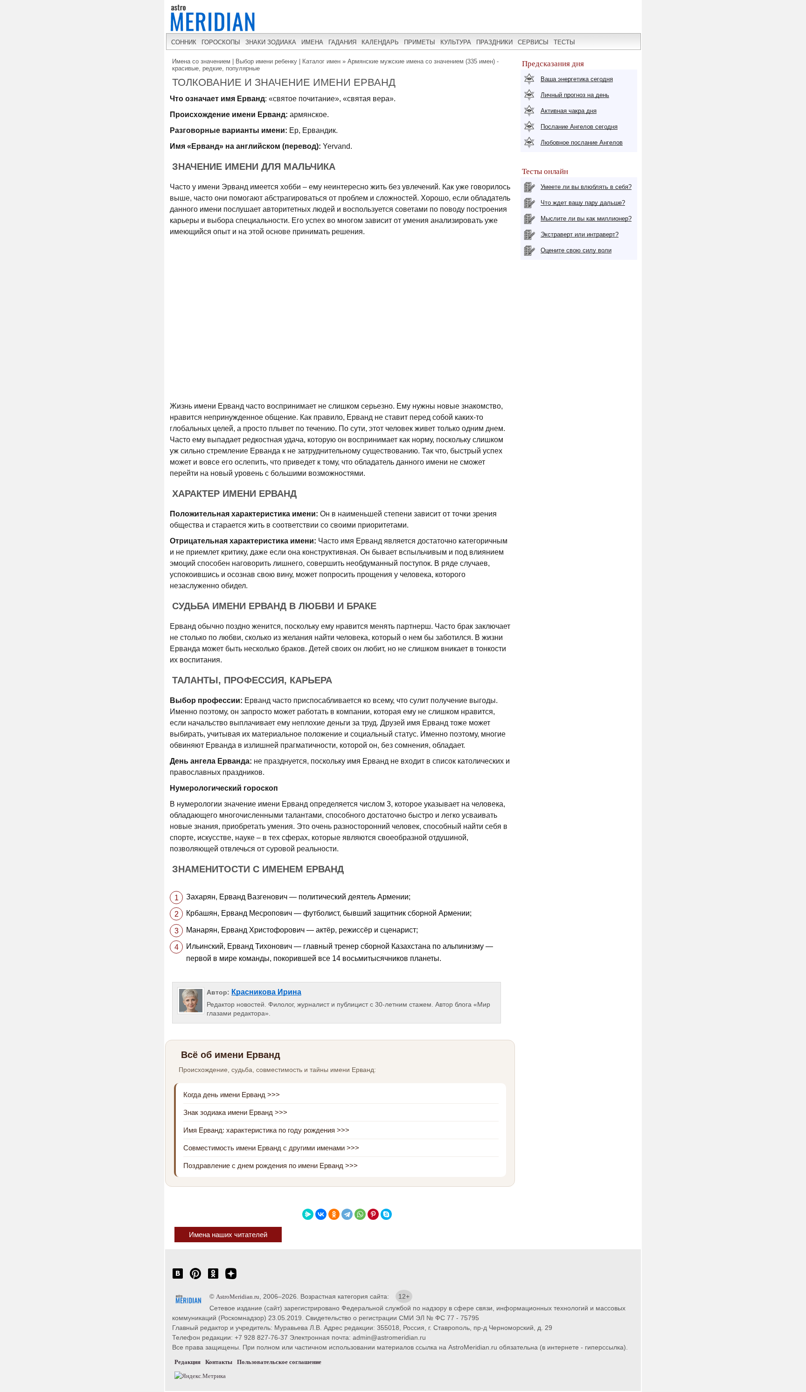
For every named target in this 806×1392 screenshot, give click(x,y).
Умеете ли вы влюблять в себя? (586, 186)
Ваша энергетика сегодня (577, 79)
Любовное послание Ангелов (582, 142)
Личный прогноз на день (575, 94)
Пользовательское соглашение (279, 1361)
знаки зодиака (270, 42)
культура (455, 42)
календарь (380, 42)
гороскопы (221, 42)
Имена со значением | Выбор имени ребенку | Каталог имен (256, 61)
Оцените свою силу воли (576, 250)
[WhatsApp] (360, 1214)
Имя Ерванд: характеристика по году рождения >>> (266, 1130)
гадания (342, 42)
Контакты (218, 1361)
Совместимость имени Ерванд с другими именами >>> (271, 1148)
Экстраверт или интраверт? (579, 234)
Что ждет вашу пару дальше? (583, 202)
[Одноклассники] (334, 1214)
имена (312, 42)
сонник (183, 42)
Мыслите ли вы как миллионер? (586, 218)
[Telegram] (347, 1214)
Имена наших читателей (228, 1235)
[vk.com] (178, 1278)
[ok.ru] (213, 1278)
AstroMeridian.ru (237, 1296)
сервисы (533, 42)
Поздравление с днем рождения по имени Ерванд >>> (270, 1165)
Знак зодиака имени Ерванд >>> (235, 1112)
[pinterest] (195, 1278)
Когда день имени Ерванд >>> (231, 1095)
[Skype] (386, 1214)
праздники (494, 42)
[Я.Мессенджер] (307, 1214)
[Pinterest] (373, 1214)
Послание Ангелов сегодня (579, 126)
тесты (564, 42)
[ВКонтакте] (321, 1214)
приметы (419, 42)
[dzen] (231, 1278)
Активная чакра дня (569, 110)
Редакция (187, 1361)
